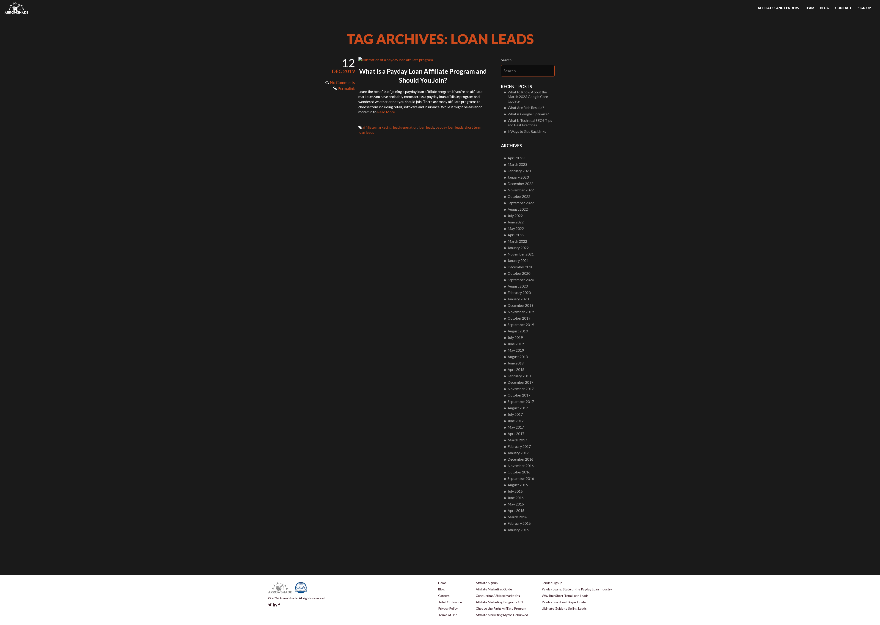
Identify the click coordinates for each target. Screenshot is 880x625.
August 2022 (518, 209)
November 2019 (521, 312)
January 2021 (518, 260)
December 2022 (520, 183)
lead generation (405, 127)
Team (809, 8)
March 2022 (517, 241)
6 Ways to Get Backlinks (527, 131)
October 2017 (519, 395)
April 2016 (516, 510)
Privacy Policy (448, 608)
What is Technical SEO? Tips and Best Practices (530, 122)
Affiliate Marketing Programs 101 (499, 602)
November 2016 (521, 465)
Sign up (864, 8)
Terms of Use (447, 615)
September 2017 (521, 401)
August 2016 (518, 485)
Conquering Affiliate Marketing (498, 596)
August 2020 (518, 286)
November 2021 (521, 254)
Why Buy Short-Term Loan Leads (565, 596)
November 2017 (521, 388)
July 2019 (515, 337)
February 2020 (519, 292)
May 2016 (516, 504)
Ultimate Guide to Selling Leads (564, 608)
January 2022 (518, 247)
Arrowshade (16, 8)
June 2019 (516, 344)
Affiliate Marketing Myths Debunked (502, 615)
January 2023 (518, 177)
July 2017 (515, 414)
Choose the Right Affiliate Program (501, 608)
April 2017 (516, 433)
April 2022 (516, 235)
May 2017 (516, 427)
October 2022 (519, 196)
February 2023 (519, 170)
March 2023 (517, 164)
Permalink (346, 88)
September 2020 (521, 279)
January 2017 (518, 453)
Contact (843, 8)
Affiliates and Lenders (778, 8)
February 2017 (519, 446)
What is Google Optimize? (528, 114)
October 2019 (519, 318)
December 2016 (520, 459)
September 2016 (521, 478)
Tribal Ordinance (450, 602)
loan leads (426, 127)
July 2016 (515, 491)
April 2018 (516, 369)
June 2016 (516, 497)
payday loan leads (449, 127)
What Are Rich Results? (526, 107)
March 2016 (517, 517)
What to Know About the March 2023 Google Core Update (528, 96)
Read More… (387, 112)
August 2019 (518, 331)
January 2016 (518, 529)
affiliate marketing (377, 127)
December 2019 (520, 305)
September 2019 (521, 324)
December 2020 (520, 267)
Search (506, 60)
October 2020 (519, 273)
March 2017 (517, 440)
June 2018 (516, 363)
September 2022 (521, 203)
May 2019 (516, 350)
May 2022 (516, 228)
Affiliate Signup (487, 583)
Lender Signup (552, 583)
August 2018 (518, 356)
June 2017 (516, 420)
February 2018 (519, 376)
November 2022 (521, 190)
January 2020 (518, 299)
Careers (444, 596)
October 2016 (519, 472)
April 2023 (516, 158)
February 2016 (519, 523)
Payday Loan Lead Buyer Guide (564, 602)
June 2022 (516, 222)
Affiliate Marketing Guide (494, 589)
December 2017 (520, 382)
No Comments (342, 82)
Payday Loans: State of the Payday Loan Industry (577, 589)
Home (442, 583)
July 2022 (515, 215)
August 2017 (518, 408)
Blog (824, 8)
